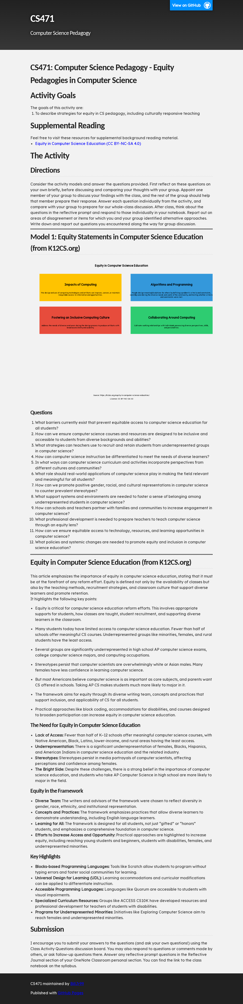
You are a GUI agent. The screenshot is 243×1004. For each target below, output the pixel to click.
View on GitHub (186, 5)
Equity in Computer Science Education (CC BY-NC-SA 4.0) (88, 143)
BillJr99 (77, 983)
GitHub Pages (70, 992)
